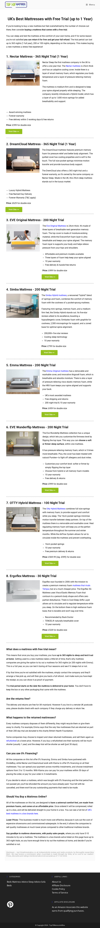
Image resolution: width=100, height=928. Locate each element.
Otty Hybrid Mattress (55, 509)
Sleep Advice (34, 881)
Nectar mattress (73, 66)
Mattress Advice (20, 881)
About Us (56, 881)
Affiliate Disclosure (61, 885)
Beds (9, 881)
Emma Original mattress (57, 371)
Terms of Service (60, 892)
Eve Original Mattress (56, 226)
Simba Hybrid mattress (56, 295)
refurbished (11, 741)
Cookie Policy (58, 889)
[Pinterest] (10, 904)
